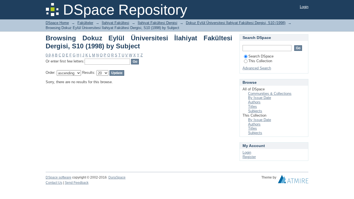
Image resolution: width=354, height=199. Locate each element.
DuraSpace (117, 177)
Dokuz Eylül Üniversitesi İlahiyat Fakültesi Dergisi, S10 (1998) (235, 23)
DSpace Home (57, 23)
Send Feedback (76, 183)
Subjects (255, 111)
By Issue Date (259, 98)
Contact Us (54, 183)
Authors (254, 102)
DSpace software (58, 177)
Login (304, 7)
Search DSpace (261, 56)
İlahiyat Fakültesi (115, 23)
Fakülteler (85, 23)
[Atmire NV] (293, 180)
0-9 (48, 55)
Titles (252, 106)
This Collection (260, 61)
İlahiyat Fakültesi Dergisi (157, 23)
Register (249, 157)
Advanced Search (257, 68)
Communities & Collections (269, 93)
